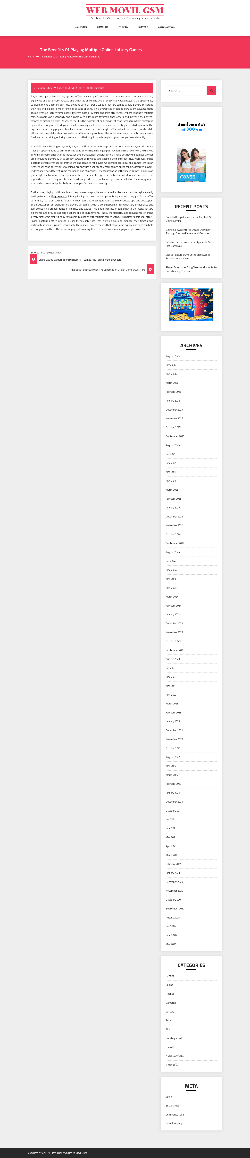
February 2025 (173, 499)
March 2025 (172, 490)
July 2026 (171, 365)
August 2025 (173, 445)
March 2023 (172, 703)
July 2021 (171, 819)
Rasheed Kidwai (44, 88)
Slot (168, 1029)
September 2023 (175, 650)
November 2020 (174, 891)
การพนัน (123, 27)
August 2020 (173, 917)
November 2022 (174, 739)
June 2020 (171, 935)
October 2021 (173, 811)
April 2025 (171, 481)
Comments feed (175, 1115)
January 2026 (173, 401)
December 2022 (174, 730)
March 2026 (172, 383)
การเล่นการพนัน (166, 27)
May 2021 (171, 837)
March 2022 (172, 775)
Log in (169, 1097)
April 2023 (171, 695)
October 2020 (173, 900)
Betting (170, 976)
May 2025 (171, 472)
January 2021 (173, 873)
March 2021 (172, 855)
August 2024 (173, 552)
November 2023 (174, 632)
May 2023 (171, 686)
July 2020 (171, 926)
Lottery (143, 27)
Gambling (103, 27)
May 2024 (171, 579)
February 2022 (173, 784)
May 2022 (171, 766)
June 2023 (171, 677)
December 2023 (174, 623)
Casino (169, 985)
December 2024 (174, 516)
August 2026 (173, 356)
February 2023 (173, 712)
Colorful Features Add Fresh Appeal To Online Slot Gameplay (190, 244)
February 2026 (173, 392)
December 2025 (174, 410)
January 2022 (173, 793)
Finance (170, 994)
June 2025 (171, 463)
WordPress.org (174, 1123)
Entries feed (172, 1106)
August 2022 (173, 757)
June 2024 (171, 570)
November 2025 (174, 418)
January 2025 (173, 507)
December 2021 (174, 802)
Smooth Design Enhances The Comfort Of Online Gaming (189, 219)
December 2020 (174, 882)
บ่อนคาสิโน (81, 27)
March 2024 (172, 597)
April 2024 (171, 588)
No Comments (97, 88)
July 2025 (171, 454)
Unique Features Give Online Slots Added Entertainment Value (188, 256)
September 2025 (175, 436)
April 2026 (171, 374)
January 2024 (173, 614)
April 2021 (171, 846)
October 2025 (173, 427)
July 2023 (171, 668)
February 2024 (173, 606)
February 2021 (173, 864)
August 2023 (173, 659)
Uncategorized (174, 1038)
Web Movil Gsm (125, 9)
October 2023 (173, 641)
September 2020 (175, 908)
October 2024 (173, 534)
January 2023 (173, 721)
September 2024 (175, 543)
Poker (169, 1020)
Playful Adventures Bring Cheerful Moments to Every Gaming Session (191, 269)
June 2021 (171, 828)
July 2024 (171, 561)
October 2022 (173, 748)
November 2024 (174, 525)
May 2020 (171, 944)
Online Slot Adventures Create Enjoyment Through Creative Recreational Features (189, 231)
